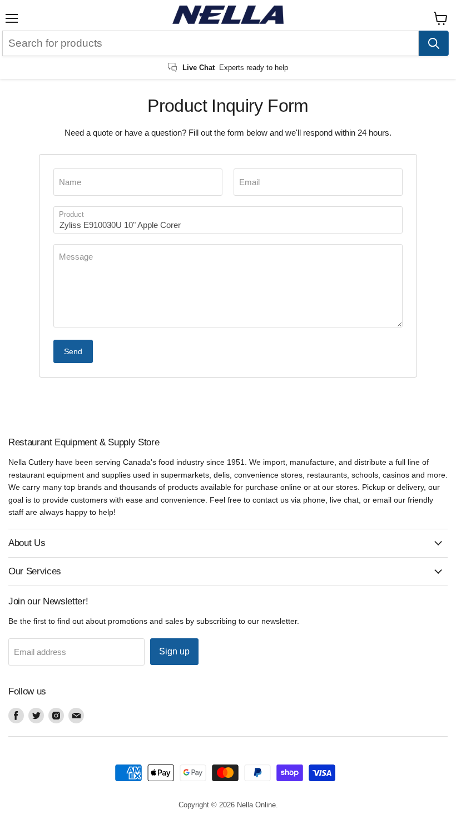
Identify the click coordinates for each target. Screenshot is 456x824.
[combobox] (210, 43)
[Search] (434, 43)
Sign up (174, 651)
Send (73, 351)
